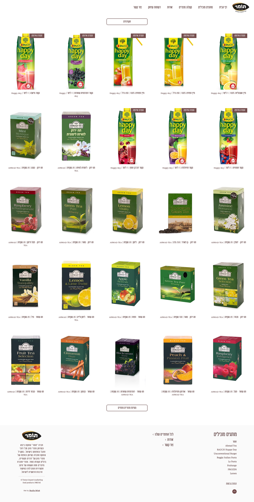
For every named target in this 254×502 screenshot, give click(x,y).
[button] (205, 8)
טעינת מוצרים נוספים (127, 408)
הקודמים (127, 21)
